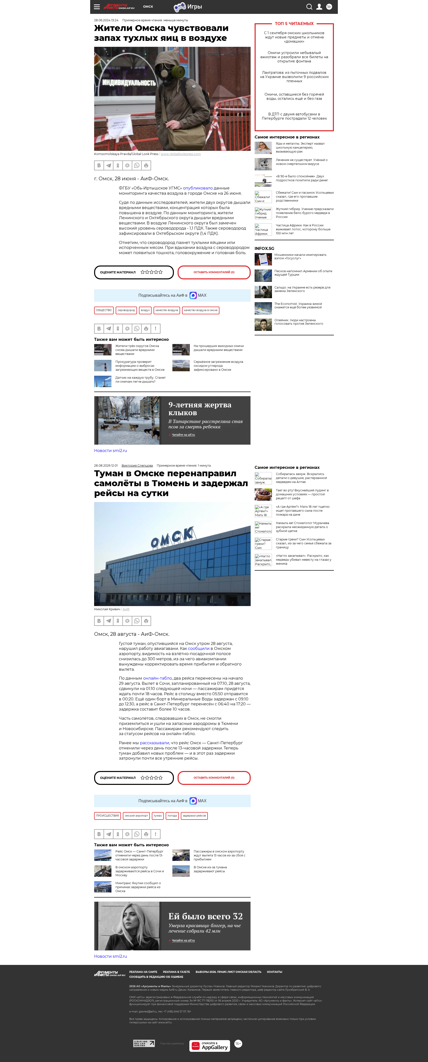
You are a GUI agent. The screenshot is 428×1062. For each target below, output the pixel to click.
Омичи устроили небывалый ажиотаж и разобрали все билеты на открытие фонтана (294, 57)
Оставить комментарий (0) (214, 272)
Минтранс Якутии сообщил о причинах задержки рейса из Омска (138, 887)
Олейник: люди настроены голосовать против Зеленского (298, 322)
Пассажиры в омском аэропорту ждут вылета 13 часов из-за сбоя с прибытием (219, 855)
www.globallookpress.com (181, 154)
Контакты (274, 972)
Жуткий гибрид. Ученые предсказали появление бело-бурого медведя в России (305, 213)
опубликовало (198, 188)
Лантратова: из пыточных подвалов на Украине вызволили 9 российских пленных (294, 77)
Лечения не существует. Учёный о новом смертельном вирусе (302, 162)
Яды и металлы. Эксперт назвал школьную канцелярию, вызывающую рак (300, 147)
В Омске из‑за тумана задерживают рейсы (210, 869)
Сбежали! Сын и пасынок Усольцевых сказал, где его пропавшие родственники (305, 196)
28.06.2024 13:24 (106, 20)
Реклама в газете (176, 972)
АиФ (126, 609)
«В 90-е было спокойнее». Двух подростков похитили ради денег (302, 178)
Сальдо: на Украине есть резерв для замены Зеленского (302, 289)
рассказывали (154, 743)
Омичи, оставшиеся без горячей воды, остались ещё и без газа (294, 96)
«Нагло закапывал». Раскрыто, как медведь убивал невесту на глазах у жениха (303, 559)
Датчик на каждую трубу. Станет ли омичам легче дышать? (140, 379)
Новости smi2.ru (110, 450)
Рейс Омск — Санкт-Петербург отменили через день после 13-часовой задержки (139, 855)
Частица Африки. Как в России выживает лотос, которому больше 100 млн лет (303, 229)
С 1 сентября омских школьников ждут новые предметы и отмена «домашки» (294, 37)
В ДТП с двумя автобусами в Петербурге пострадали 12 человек (294, 116)
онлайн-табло (157, 678)
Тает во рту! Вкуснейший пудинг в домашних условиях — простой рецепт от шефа (302, 494)
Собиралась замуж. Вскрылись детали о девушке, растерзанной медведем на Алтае (301, 478)
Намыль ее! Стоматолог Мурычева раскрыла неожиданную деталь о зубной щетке (302, 527)
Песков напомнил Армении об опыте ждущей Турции (303, 272)
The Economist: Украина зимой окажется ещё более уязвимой (298, 305)
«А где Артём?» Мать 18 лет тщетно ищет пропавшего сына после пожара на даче (303, 510)
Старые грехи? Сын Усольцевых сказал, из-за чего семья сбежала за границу (303, 543)
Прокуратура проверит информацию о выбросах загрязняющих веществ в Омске (139, 366)
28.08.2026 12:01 (106, 465)
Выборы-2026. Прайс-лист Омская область (228, 972)
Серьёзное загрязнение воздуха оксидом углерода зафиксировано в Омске (218, 366)
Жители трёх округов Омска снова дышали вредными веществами (137, 350)
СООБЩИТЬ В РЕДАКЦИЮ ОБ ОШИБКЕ (156, 977)
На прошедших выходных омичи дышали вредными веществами (219, 348)
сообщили (199, 648)
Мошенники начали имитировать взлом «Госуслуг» (300, 256)
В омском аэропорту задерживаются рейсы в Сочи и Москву (139, 871)
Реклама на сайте (143, 972)
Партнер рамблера (172, 1043)
